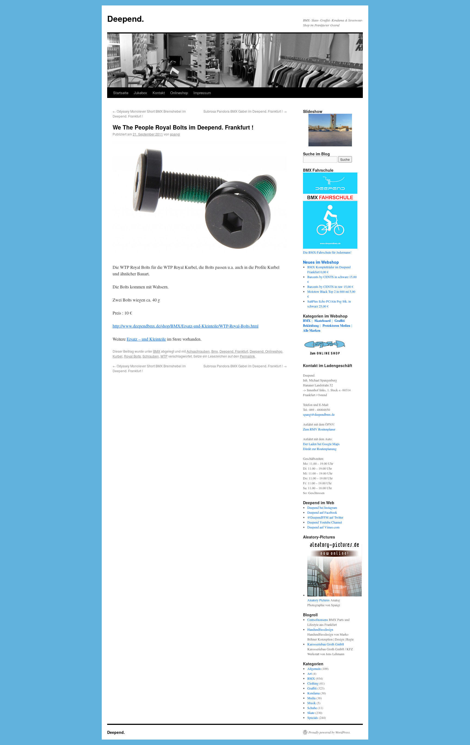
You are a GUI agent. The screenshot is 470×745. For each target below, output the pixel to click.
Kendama (313, 693)
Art (309, 673)
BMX (156, 351)
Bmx (214, 351)
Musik (311, 703)
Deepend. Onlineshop (266, 351)
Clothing (313, 683)
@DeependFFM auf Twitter (325, 517)
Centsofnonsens (317, 619)
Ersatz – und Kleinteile (146, 339)
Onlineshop (179, 92)
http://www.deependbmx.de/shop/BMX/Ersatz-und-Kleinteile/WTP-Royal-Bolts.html (185, 326)
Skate (310, 712)
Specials (312, 717)
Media (311, 698)
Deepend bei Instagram (322, 507)
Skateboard (322, 320)
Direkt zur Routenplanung (319, 449)
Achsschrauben (198, 351)
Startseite (120, 92)
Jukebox (140, 92)
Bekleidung (311, 325)
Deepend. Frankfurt (233, 351)
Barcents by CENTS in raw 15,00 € (330, 286)
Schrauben (151, 356)
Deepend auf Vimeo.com (323, 527)
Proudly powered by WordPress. (329, 732)
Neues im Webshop (321, 262)
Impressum (202, 92)
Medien (345, 325)
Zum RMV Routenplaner (319, 429)
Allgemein (314, 668)
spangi (175, 134)
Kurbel (117, 356)
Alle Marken (311, 330)
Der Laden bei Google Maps (321, 444)
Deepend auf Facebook (322, 512)
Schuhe (312, 708)
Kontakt (159, 92)
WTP (164, 356)
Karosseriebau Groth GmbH (325, 644)
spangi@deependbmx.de (319, 414)
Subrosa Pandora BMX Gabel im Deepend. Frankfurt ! (245, 111)
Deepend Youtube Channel (324, 522)
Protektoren (331, 325)
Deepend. (125, 18)
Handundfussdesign (320, 629)
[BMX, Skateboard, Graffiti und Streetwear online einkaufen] (325, 355)
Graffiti (340, 320)
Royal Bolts (132, 356)
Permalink (247, 356)
